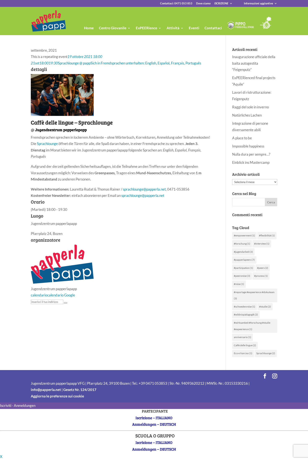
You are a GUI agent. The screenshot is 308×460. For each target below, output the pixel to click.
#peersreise (242, 275)
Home (89, 28)
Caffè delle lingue (245, 345)
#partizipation (243, 267)
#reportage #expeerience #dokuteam (254, 295)
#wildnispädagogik (246, 314)
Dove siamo (203, 3)
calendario (39, 295)
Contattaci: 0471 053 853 (176, 3)
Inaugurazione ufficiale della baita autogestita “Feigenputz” (253, 63)
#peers (262, 267)
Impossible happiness (248, 146)
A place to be (242, 138)
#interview (261, 243)
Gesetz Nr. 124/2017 (79, 389)
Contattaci (213, 28)
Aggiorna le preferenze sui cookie (57, 396)
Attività (173, 28)
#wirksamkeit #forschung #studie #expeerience (252, 326)
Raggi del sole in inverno (250, 107)
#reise (239, 284)
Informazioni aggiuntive (258, 3)
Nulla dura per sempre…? (251, 154)
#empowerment (244, 235)
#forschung (242, 243)
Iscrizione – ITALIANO (154, 417)
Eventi (194, 28)
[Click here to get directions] (65, 303)
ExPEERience (146, 28)
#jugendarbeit (243, 251)
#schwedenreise (244, 306)
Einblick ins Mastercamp (250, 162)
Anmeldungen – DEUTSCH (154, 424)
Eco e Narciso (243, 353)
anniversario (242, 337)
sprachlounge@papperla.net (144, 189)
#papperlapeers (244, 259)
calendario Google (61, 295)
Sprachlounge (47, 143)
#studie (265, 306)
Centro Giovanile (112, 28)
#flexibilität (267, 235)
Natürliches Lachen (247, 115)
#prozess (261, 275)
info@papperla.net (46, 389)
